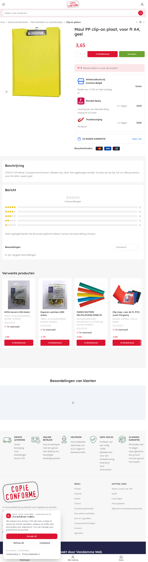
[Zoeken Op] (140, 13)
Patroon (78, 507)
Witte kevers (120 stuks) (17, 312)
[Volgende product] (144, 22)
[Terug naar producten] (140, 22)
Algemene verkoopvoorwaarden (127, 521)
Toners (77, 517)
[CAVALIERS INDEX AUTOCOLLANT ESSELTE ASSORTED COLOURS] (91, 294)
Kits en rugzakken (82, 531)
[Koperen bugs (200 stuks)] (54, 294)
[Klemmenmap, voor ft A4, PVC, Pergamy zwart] (127, 294)
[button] (18, 343)
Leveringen (117, 512)
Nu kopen (132, 54)
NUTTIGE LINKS (119, 497)
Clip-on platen (73, 22)
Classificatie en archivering (90, 321)
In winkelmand (102, 54)
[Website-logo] (73, 4)
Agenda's (78, 546)
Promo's (78, 541)
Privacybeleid (118, 517)
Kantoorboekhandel (18, 22)
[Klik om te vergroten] (6, 91)
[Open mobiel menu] (4, 4)
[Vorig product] (137, 22)
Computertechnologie (84, 536)
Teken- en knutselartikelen (17, 315)
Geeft (114, 507)
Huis (2, 22)
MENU (77, 497)
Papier (77, 512)
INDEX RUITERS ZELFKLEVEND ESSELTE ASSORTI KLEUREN (89, 315)
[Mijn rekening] (142, 4)
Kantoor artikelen (12, 318)
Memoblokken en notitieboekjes (47, 22)
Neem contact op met (122, 502)
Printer (77, 502)
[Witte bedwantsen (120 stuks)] (18, 294)
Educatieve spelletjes (84, 526)
